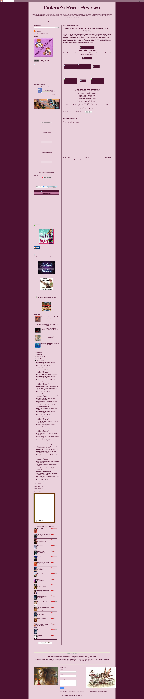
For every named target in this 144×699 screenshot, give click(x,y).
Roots (39, 629)
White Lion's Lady (42, 624)
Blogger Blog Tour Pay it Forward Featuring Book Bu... (45, 363)
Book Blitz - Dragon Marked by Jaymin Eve (47, 409)
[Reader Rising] (46, 243)
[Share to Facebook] (89, 112)
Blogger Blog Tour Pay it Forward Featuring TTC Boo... (45, 392)
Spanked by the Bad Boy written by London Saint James (46, 446)
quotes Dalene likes (72, 653)
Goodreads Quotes (106, 663)
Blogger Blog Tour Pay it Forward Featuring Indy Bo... (45, 430)
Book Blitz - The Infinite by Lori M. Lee (47, 444)
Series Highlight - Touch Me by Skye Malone (46, 402)
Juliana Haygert (42, 552)
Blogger (80, 695)
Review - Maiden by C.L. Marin (45, 439)
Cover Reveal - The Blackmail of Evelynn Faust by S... (45, 405)
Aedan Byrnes (41, 610)
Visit (47, 132)
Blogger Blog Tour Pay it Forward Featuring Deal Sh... (45, 377)
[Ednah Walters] (46, 273)
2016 (37, 352)
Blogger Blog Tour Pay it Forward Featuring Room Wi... (45, 371)
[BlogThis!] (87, 112)
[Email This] (85, 112)
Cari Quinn (41, 636)
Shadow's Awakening (43, 590)
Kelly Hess (41, 535)
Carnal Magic (41, 568)
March (39, 360)
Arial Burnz (41, 597)
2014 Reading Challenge (46, 86)
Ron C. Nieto (41, 614)
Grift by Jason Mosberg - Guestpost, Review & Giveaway (47, 474)
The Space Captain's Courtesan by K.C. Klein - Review (47, 465)
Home (34, 21)
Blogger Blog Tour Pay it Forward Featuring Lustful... (45, 399)
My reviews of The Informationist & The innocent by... (47, 477)
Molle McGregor (42, 591)
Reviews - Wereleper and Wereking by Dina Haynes (47, 380)
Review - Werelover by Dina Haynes (46, 374)
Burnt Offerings (41, 528)
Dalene (44, 88)
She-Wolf (40, 540)
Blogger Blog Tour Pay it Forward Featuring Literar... (45, 412)
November (40, 356)
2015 (37, 354)
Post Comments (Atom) (77, 159)
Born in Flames (41, 618)
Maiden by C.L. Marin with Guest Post (47, 449)
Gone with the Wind (43, 562)
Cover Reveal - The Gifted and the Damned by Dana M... (46, 452)
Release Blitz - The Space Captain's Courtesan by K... (46, 480)
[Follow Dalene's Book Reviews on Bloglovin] (46, 187)
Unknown (38, 31)
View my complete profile (41, 33)
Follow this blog (46, 193)
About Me (41, 21)
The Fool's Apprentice (43, 534)
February (39, 483)
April (38, 358)
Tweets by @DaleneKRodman (98, 691)
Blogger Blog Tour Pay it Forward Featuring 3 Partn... (45, 418)
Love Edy (40, 545)
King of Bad (40, 573)
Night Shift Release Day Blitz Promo (46, 428)
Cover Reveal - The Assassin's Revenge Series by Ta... (47, 437)
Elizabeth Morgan (42, 541)
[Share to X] (88, 112)
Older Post (108, 157)
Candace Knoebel (42, 619)
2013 (37, 488)
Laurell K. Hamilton (42, 530)
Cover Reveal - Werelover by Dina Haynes (46, 468)
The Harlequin (41, 585)
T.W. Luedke (41, 558)
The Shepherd (41, 556)
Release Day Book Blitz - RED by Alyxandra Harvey (46, 458)
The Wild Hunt (41, 613)
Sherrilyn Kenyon (90, 660)
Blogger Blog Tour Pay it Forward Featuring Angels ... (45, 425)
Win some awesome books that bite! (46, 442)
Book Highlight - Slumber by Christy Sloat (46, 434)
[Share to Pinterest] (91, 112)
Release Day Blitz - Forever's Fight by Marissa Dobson (47, 395)
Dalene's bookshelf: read (45, 526)
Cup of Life (40, 551)
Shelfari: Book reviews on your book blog (72, 691)
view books (53, 94)
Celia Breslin (41, 580)
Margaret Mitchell (42, 563)
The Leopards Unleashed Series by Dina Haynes (46, 389)
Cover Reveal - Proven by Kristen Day (47, 386)
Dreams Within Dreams (44, 601)
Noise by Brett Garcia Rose (44, 471)
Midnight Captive (42, 596)
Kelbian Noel (41, 631)
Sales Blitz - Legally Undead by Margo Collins (47, 455)
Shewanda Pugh (42, 546)
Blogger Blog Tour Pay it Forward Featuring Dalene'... (45, 415)
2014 (37, 486)
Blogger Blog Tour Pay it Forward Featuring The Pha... (45, 366)
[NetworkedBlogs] (46, 191)
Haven (39, 579)
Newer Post (66, 157)
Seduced (39, 635)
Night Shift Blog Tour (42, 369)
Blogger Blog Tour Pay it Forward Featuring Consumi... (45, 383)
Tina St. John (41, 625)
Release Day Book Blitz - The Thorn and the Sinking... (47, 462)
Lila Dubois (41, 569)
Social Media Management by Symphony (43, 256)
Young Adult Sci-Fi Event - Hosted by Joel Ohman (47, 422)
